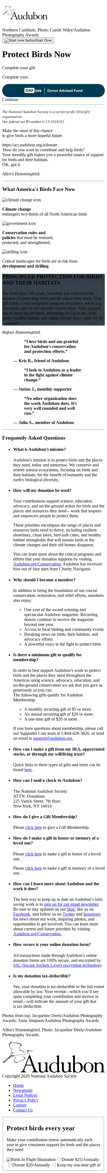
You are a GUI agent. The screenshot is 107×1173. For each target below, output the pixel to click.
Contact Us (23, 1110)
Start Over (43, 40)
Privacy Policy (25, 1100)
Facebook (21, 914)
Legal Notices (25, 1095)
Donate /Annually (80, 1159)
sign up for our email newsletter (71, 904)
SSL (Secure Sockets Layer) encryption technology (57, 965)
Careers (19, 1105)
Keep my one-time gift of (78, 1165)
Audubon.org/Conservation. (37, 564)
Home (18, 1085)
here (28, 769)
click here (33, 827)
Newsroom (22, 1090)
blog (71, 909)
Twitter (69, 914)
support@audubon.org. (53, 738)
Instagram (91, 914)
